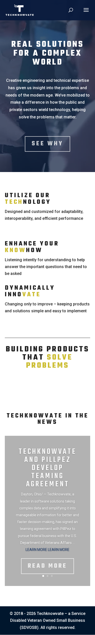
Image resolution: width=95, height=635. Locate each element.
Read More (47, 566)
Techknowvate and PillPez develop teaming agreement (48, 468)
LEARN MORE (37, 550)
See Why (47, 143)
